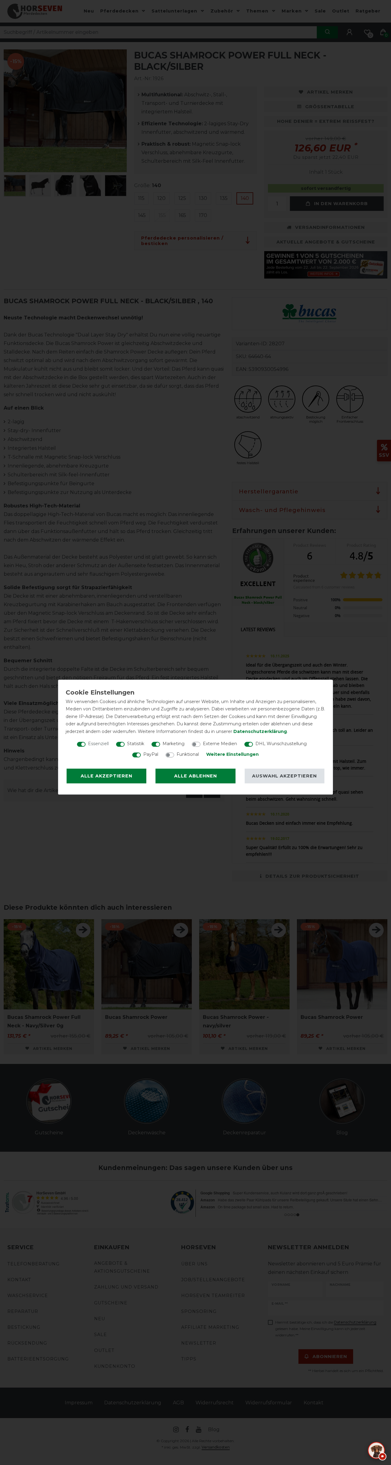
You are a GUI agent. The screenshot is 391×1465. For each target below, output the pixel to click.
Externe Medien (220, 743)
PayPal (150, 754)
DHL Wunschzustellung (281, 743)
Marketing (174, 743)
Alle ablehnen (195, 776)
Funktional (188, 754)
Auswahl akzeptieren (284, 776)
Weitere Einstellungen (232, 754)
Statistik (135, 743)
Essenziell (98, 743)
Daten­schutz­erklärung (260, 731)
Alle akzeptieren (106, 776)
